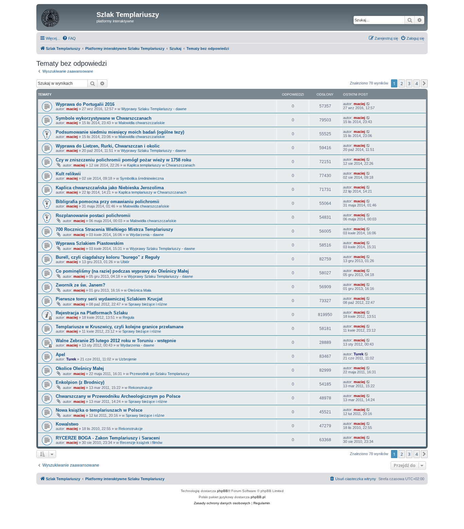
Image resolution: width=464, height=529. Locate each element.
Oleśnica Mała (139, 290)
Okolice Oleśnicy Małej (80, 368)
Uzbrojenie (128, 359)
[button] (424, 83)
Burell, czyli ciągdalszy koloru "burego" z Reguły (108, 257)
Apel (60, 354)
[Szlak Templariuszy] (67, 16)
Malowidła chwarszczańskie (142, 123)
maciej (72, 109)
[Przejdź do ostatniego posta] (368, 104)
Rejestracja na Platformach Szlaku (92, 312)
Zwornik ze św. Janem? (80, 285)
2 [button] (401, 83)
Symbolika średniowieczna (142, 178)
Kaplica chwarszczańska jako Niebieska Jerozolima (110, 187)
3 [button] (409, 83)
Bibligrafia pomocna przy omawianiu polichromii (107, 201)
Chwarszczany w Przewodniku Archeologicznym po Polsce (118, 396)
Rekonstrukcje (140, 388)
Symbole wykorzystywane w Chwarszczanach (103, 118)
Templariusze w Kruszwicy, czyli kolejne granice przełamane (119, 326)
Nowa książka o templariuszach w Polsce (99, 410)
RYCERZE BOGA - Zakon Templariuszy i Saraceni (108, 437)
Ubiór (125, 262)
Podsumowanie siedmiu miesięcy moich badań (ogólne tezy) (120, 132)
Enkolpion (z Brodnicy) (80, 382)
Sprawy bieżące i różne (147, 304)
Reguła (128, 317)
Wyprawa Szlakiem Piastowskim (90, 243)
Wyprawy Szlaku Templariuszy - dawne (153, 109)
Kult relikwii (68, 173)
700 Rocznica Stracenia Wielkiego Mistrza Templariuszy (114, 229)
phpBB (222, 491)
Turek (71, 359)
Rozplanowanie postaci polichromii (93, 215)
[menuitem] (69, 38)
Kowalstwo (67, 424)
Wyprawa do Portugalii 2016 (85, 104)
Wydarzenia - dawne (147, 235)
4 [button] (416, 83)
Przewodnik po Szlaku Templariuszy (160, 374)
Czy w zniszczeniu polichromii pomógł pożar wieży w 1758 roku (123, 159)
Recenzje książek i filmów (141, 442)
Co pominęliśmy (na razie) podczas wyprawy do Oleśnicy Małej (122, 271)
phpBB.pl (258, 497)
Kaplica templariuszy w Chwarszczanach (161, 165)
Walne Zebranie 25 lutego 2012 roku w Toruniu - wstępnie (116, 340)
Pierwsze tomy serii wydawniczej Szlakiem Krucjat (109, 298)
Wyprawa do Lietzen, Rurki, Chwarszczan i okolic (108, 146)
